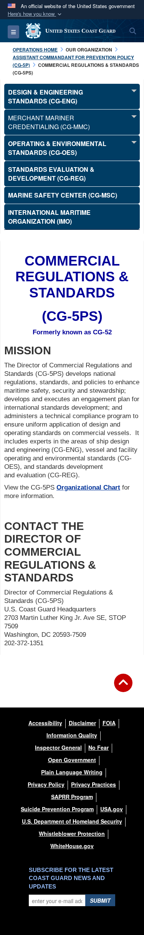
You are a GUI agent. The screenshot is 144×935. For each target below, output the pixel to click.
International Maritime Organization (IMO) (49, 217)
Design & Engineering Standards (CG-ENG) (45, 96)
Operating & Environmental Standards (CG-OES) (57, 148)
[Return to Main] (123, 687)
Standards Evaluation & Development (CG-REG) (51, 174)
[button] (35, 14)
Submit (100, 900)
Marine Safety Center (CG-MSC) (62, 195)
